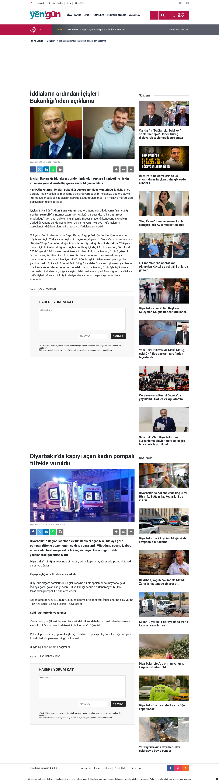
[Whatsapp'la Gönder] (53, 169)
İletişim (107, 768)
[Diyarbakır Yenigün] (45, 14)
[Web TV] (180, 2)
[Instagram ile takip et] (178, 768)
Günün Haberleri (56, 3)
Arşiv (69, 3)
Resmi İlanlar (116, 14)
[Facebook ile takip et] (170, 768)
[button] (116, 169)
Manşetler (41, 3)
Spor (87, 14)
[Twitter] (40, 169)
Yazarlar (135, 14)
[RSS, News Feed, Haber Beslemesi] (185, 768)
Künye (97, 768)
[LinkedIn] (46, 169)
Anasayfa (38, 41)
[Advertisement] (109, 68)
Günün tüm (179, 29)
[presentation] (40, 29)
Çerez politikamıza (175, 779)
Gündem (98, 14)
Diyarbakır (73, 14)
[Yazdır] (60, 169)
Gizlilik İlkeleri (121, 768)
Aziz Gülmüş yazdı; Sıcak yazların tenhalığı (90, 29)
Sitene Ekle (79, 3)
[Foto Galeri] (187, 2)
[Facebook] (33, 169)
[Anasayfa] (31, 3)
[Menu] (154, 15)
